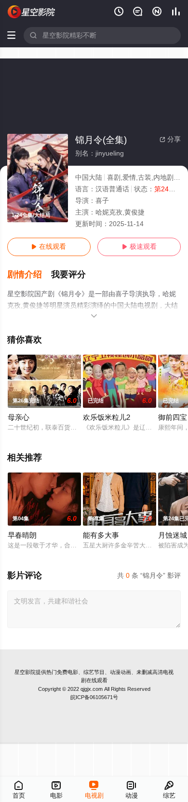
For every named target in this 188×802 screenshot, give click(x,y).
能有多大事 (101, 535)
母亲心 (18, 417)
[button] (29, 274)
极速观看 (139, 246)
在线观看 (48, 246)
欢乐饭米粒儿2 (106, 417)
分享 (170, 139)
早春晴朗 (22, 535)
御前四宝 (172, 417)
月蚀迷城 (172, 535)
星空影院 (25, 672)
